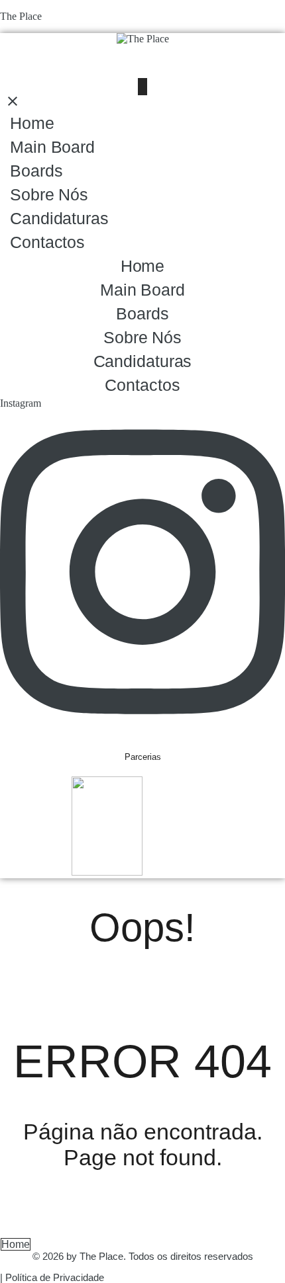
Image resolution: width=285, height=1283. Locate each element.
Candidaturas (59, 218)
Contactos (47, 242)
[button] (142, 86)
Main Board (52, 147)
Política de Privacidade (54, 1277)
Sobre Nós (49, 194)
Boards (36, 170)
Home (32, 123)
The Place (21, 16)
